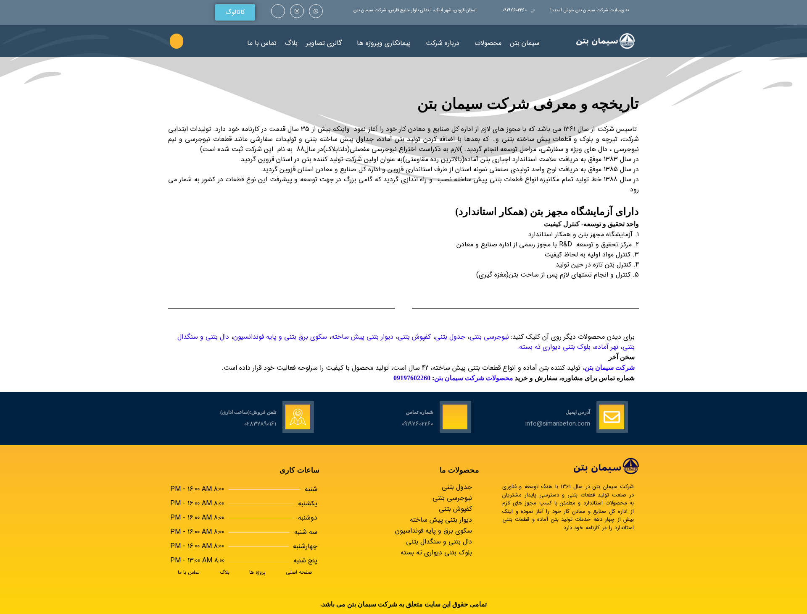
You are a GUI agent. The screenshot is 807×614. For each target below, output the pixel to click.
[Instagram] (297, 11)
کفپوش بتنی (414, 337)
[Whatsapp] (316, 11)
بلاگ (291, 43)
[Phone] (278, 11)
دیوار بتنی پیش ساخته (362, 337)
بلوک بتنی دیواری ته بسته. (554, 347)
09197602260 (412, 377)
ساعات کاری (299, 470)
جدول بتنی (450, 337)
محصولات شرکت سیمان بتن (473, 377)
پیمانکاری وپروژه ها (384, 43)
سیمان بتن (524, 43)
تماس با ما (262, 43)
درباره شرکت (442, 43)
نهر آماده (606, 347)
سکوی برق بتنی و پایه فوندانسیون (280, 337)
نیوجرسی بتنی (489, 337)
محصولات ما (459, 470)
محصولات (488, 43)
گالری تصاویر (324, 43)
